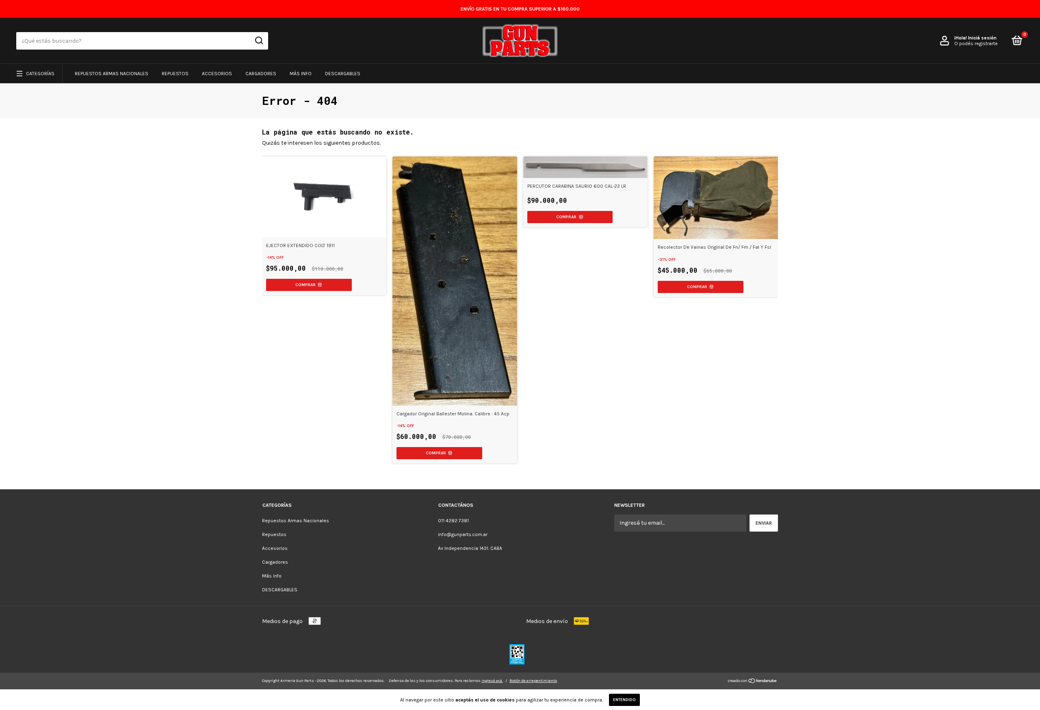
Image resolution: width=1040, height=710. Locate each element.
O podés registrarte (976, 43)
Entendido (624, 699)
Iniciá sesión (982, 38)
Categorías (40, 73)
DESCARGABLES (342, 73)
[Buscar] (258, 40)
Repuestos (175, 73)
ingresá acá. (492, 680)
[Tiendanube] (752, 681)
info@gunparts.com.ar (463, 534)
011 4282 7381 (453, 520)
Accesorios (217, 73)
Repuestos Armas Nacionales (111, 73)
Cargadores (260, 73)
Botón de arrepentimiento (533, 680)
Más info (301, 73)
